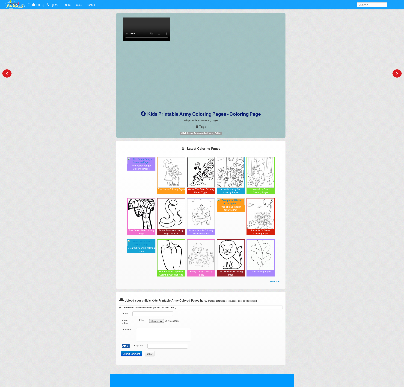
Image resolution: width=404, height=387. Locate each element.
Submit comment (131, 353)
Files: (142, 320)
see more (274, 281)
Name (125, 312)
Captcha (138, 345)
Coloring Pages (42, 4)
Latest (79, 4)
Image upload (125, 321)
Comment (126, 329)
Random (91, 4)
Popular (67, 4)
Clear (149, 353)
